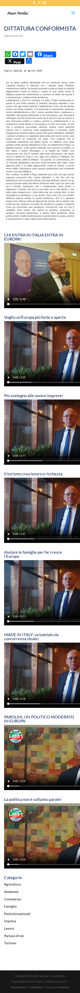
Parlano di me (14, 936)
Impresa (10, 921)
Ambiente (11, 892)
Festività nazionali (17, 914)
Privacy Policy (18, 987)
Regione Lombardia (13, 35)
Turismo (10, 943)
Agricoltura (12, 884)
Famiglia (10, 906)
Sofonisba (64, 987)
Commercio (12, 899)
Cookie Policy (35, 987)
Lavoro (9, 928)
